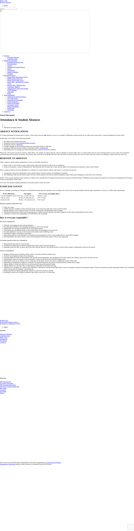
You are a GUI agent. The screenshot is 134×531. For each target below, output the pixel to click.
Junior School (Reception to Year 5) (17, 77)
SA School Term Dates (6, 383)
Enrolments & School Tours (15, 62)
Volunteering (11, 70)
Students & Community (10, 60)
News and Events (12, 98)
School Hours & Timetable (15, 100)
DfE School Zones (5, 381)
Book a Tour (3, 1)
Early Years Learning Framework (9, 386)
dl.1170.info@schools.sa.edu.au (26, 143)
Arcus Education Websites (53, 462)
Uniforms (10, 74)
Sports (9, 93)
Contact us (3, 342)
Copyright (3, 390)
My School (3, 388)
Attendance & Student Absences (16, 97)
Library (9, 69)
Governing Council (12, 105)
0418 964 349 (44, 148)
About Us (6, 56)
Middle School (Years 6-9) (15, 79)
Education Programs (9, 75)
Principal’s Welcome (13, 57)
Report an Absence (5, 2)
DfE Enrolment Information (8, 385)
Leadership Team (12, 59)
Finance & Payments (13, 103)
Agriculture (10, 92)
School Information (9, 95)
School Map (10, 108)
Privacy (2, 393)
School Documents (12, 102)
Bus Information (12, 64)
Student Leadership (12, 72)
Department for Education (7, 464)
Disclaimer (3, 391)
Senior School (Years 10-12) (15, 80)
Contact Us (7, 111)
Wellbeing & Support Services (16, 67)
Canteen (9, 65)
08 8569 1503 (4, 320)
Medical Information (13, 106)
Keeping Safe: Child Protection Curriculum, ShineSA (16, 86)
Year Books (10, 110)
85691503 (20, 145)
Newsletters (3, 341)
